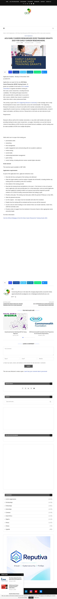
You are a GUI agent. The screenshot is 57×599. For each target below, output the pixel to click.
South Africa (29, 516)
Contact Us (48, 1)
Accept (30, 597)
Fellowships (30, 1)
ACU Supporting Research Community (27, 102)
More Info (36, 597)
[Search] (53, 28)
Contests (43, 1)
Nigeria (29, 519)
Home (7, 1)
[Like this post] (10, 72)
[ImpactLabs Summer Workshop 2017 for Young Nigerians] (15, 321)
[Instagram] (29, 3)
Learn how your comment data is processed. (35, 371)
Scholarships (23, 1)
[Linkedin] (27, 3)
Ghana (29, 526)
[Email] (33, 3)
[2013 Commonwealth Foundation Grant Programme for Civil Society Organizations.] (41, 321)
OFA (22, 42)
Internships (36, 1)
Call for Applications (14, 1)
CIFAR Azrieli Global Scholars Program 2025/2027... (13, 586)
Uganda (29, 529)
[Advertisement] (28, 20)
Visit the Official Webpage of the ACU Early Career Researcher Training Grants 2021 (25, 218)
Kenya (29, 522)
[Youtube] (31, 3)
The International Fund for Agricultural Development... (15, 578)
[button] (5, 325)
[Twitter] (25, 3)
